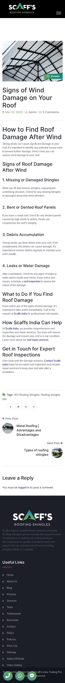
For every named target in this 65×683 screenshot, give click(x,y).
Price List (12, 646)
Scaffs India (20, 313)
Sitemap (11, 652)
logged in (23, 487)
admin (32, 112)
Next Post (53, 443)
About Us (12, 581)
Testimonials (14, 613)
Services (12, 600)
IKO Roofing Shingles (26, 394)
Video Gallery (14, 665)
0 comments (51, 112)
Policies (11, 639)
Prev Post (11, 418)
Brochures (12, 620)
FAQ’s (10, 633)
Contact (11, 626)
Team (10, 607)
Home (10, 575)
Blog (9, 588)
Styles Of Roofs (15, 658)
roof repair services (37, 340)
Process (11, 594)
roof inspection (32, 281)
